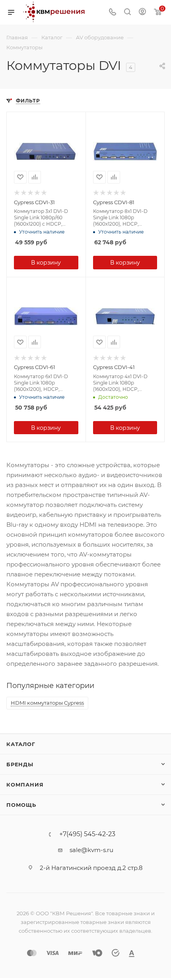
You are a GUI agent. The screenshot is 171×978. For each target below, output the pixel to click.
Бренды (19, 764)
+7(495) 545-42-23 (87, 834)
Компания (24, 784)
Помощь (21, 805)
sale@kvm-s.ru (91, 850)
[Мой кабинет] (142, 12)
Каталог (20, 744)
